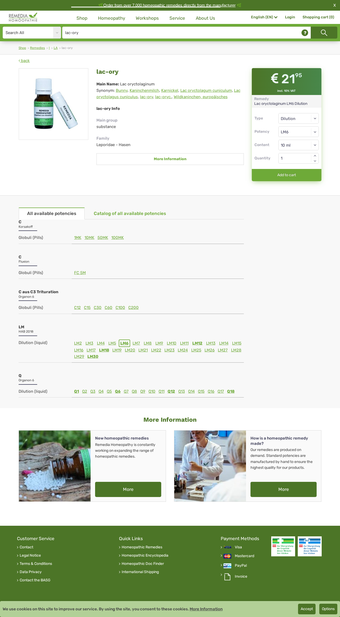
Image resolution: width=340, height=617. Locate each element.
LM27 (223, 350)
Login (290, 17)
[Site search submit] (324, 33)
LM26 (210, 350)
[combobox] (298, 131)
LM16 (78, 350)
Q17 (221, 391)
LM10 (171, 343)
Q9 (142, 391)
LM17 (91, 350)
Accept (307, 609)
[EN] (23, 17)
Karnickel (169, 90)
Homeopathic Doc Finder (143, 564)
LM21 (143, 350)
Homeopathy (111, 18)
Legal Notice (30, 555)
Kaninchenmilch (144, 90)
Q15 (201, 391)
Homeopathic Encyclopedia (145, 555)
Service (177, 18)
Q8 (134, 391)
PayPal (241, 566)
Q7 (126, 391)
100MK (117, 237)
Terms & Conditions (36, 564)
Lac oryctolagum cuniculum (206, 90)
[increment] (315, 155)
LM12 (197, 343)
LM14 (223, 343)
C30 (97, 307)
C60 (108, 307)
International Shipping (140, 572)
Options (328, 609)
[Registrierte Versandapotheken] (283, 546)
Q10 (151, 391)
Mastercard (244, 556)
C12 (77, 307)
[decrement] (315, 161)
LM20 (130, 350)
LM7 (136, 343)
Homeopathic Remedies (142, 547)
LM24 (183, 350)
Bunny (122, 90)
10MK (89, 237)
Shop (81, 18)
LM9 (159, 343)
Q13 (181, 391)
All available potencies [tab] (51, 213)
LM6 (124, 343)
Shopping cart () (318, 17)
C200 (133, 307)
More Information (170, 159)
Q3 (92, 391)
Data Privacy (31, 572)
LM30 (92, 356)
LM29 (79, 356)
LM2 (78, 343)
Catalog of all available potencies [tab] (130, 213)
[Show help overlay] (304, 32)
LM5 (112, 343)
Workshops (147, 18)
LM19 (117, 350)
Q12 (171, 391)
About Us (205, 18)
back (25, 60)
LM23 (169, 350)
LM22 (156, 350)
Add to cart (286, 175)
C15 (87, 307)
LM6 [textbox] (284, 132)
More (128, 489)
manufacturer (224, 5)
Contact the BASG (35, 580)
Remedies (37, 48)
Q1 (76, 391)
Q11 (161, 391)
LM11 (184, 343)
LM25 (196, 350)
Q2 (84, 391)
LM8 (148, 343)
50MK (102, 237)
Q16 (211, 391)
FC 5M (80, 272)
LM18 (104, 350)
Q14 (191, 391)
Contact (26, 547)
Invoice (241, 576)
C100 (120, 307)
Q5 (109, 391)
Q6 (118, 391)
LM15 (236, 343)
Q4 (101, 391)
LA (56, 48)
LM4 (101, 343)
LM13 (210, 343)
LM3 (89, 343)
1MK (77, 237)
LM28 (236, 350)
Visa (238, 547)
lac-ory (146, 96)
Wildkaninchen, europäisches (201, 96)
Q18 (231, 391)
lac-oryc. (163, 96)
